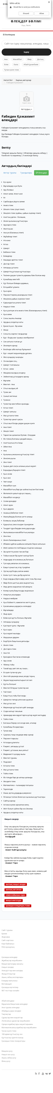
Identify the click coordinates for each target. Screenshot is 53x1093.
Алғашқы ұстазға (10, 267)
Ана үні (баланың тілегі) (13, 232)
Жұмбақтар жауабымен (12, 960)
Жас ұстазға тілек (11, 415)
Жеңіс (5, 330)
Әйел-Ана (7, 446)
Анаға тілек (8, 205)
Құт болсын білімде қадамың (15, 283)
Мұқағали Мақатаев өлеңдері (15, 1004)
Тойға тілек (8, 719)
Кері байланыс (8, 943)
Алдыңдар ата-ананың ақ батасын (18, 559)
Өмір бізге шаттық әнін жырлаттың (18, 583)
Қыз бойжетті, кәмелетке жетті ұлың (19, 602)
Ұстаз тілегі (8, 408)
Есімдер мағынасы (10, 980)
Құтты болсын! (9, 684)
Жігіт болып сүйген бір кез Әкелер (18, 808)
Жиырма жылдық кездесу (14, 373)
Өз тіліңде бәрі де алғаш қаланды (17, 777)
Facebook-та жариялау (11, 155)
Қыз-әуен (7, 291)
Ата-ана (6, 240)
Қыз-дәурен (8, 509)
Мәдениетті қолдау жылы (14, 754)
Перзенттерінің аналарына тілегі (17, 295)
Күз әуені (7, 182)
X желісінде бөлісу (30, 155)
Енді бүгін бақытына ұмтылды (16, 641)
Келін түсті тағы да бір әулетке (16, 575)
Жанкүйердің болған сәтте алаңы (17, 516)
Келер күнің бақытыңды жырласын (18, 590)
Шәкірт (6, 248)
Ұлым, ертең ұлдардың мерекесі (17, 793)
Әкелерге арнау (10, 345)
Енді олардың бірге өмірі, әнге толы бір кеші (22, 579)
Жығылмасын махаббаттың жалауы (18, 532)
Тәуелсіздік (8, 789)
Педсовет (7, 762)
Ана (5, 59)
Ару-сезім (7, 660)
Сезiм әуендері (9, 501)
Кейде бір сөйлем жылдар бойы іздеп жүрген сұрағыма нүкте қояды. (23, 859)
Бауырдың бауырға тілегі (14, 470)
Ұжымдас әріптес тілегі (13, 260)
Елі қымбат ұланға (11, 287)
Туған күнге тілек (11, 70)
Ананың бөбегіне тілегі (13, 513)
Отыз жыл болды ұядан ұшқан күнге (19, 423)
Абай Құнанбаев (31, 64)
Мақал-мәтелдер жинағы (12, 964)
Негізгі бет (8, 80)
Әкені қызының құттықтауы (15, 221)
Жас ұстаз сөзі (9, 703)
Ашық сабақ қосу (9, 1057)
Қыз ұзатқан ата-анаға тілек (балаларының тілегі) (25, 310)
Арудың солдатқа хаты (13, 322)
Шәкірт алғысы (9, 411)
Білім (6, 64)
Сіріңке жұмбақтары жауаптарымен (17, 1024)
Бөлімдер (10, 34)
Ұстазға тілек (9, 766)
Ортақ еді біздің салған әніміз (16, 571)
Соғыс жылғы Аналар (12, 318)
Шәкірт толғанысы (11, 365)
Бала (16, 64)
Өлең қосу (6, 1061)
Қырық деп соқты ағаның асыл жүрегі (19, 466)
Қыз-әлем (7, 314)
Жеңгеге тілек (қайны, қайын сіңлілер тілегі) (22, 213)
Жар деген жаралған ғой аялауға (17, 586)
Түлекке (6, 400)
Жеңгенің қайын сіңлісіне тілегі (16, 299)
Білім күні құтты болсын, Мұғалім (17, 618)
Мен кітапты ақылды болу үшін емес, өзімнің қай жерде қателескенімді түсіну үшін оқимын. (25, 872)
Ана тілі (6, 653)
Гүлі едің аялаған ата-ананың (16, 563)
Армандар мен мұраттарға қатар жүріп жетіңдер (24, 715)
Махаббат (17, 59)
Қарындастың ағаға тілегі (14, 302)
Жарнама (6, 937)
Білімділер (7, 256)
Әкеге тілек (8, 645)
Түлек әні (7, 392)
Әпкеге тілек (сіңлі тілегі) (13, 209)
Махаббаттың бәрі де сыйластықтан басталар (23, 489)
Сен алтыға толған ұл (12, 341)
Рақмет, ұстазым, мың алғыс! (15, 750)
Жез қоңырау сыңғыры (13, 357)
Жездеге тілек (9, 781)
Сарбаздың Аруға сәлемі (14, 201)
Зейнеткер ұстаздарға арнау (16, 376)
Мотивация (7, 984)
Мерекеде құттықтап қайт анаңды (18, 707)
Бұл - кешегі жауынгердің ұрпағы (17, 353)
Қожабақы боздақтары (13, 727)
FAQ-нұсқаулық (8, 947)
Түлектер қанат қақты (13, 419)
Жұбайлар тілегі (10, 236)
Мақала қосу (7, 1051)
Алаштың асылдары (12, 594)
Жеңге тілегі (8, 431)
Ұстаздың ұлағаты (11, 742)
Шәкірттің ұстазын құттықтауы (16, 271)
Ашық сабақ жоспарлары (12, 977)
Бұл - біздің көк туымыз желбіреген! (18, 337)
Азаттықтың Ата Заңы (13, 443)
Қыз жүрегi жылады (11, 633)
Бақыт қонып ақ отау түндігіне (16, 567)
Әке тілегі (7, 462)
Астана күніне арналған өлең (16, 804)
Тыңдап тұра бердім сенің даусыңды (19, 528)
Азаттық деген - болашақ (14, 217)
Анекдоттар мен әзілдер (12, 970)
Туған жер (7, 730)
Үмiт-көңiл (7, 481)
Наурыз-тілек (9, 306)
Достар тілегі (9, 264)
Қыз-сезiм (7, 474)
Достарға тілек (9, 649)
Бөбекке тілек (9, 252)
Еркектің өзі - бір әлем (12, 326)
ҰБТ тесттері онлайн (10, 990)
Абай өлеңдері (8, 1001)
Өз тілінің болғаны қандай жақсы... (18, 439)
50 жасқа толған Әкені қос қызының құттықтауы (24, 797)
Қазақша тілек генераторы (13, 1041)
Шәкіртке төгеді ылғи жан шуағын (18, 699)
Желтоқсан (8, 229)
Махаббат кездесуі (11, 497)
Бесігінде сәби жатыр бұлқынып (17, 349)
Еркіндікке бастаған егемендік (16, 657)
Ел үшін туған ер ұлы (12, 672)
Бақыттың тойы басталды (14, 695)
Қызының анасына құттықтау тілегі (18, 454)
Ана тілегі (7, 427)
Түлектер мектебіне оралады (16, 404)
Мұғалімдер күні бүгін (12, 186)
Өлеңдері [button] (42, 172)
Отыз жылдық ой (10, 388)
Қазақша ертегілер (10, 987)
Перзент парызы (10, 738)
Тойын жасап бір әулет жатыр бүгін (18, 555)
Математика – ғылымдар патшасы (18, 785)
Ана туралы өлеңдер (11, 1007)
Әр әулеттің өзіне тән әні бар (16, 551)
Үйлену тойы (8, 664)
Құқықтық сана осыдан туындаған (18, 524)
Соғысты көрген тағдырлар (15, 334)
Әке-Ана (7, 536)
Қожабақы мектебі (11, 279)
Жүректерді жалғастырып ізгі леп (17, 680)
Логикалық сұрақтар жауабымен (16, 1021)
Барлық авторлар (23, 80)
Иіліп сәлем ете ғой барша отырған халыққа (22, 548)
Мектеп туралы (10, 758)
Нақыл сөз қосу (8, 1054)
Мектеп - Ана (9, 384)
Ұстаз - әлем (8, 369)
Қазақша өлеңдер (9, 957)
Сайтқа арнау (9, 801)
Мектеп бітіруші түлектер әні (16, 688)
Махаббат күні (9, 485)
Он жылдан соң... (10, 361)
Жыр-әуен (7, 614)
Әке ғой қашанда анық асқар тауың (19, 676)
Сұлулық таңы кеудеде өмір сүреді (18, 734)
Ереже (4, 933)
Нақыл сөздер (8, 967)
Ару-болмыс (8, 190)
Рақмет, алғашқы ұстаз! (13, 746)
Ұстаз (5, 244)
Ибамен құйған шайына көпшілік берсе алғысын (24, 544)
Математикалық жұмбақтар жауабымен (19, 1027)
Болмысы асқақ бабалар (13, 520)
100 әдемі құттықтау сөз (12, 1034)
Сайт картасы (8, 940)
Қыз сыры (7, 629)
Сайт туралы (7, 930)
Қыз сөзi (7, 478)
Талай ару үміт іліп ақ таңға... (15, 668)
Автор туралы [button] (9, 172)
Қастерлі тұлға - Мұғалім (13, 625)
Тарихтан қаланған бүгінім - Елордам (19, 435)
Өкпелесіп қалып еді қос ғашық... (17, 493)
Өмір (29, 59)
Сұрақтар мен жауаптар (12, 1017)
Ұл (4, 197)
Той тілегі (7, 692)
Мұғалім (6, 380)
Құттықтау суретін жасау (12, 1037)
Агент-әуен (8, 505)
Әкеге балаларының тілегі (14, 540)
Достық (40, 59)
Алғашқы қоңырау (11, 622)
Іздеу (26, 52)
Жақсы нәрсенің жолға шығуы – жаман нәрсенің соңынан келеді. (25, 845)
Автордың (26, 109)
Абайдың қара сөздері (11, 1011)
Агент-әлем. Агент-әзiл (13, 194)
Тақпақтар (6, 1014)
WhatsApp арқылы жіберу (35, 153)
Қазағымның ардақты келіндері (17, 606)
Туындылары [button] (26, 172)
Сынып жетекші (10, 396)
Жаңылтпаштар (8, 974)
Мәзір (8, 4)
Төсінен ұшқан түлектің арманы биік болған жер (24, 275)
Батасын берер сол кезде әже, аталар (19, 723)
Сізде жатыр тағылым (12, 711)
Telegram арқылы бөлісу (12, 153)
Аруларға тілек (9, 225)
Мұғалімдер (8, 610)
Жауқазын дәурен (11, 637)
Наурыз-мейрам (10, 598)
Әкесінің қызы (9, 458)
